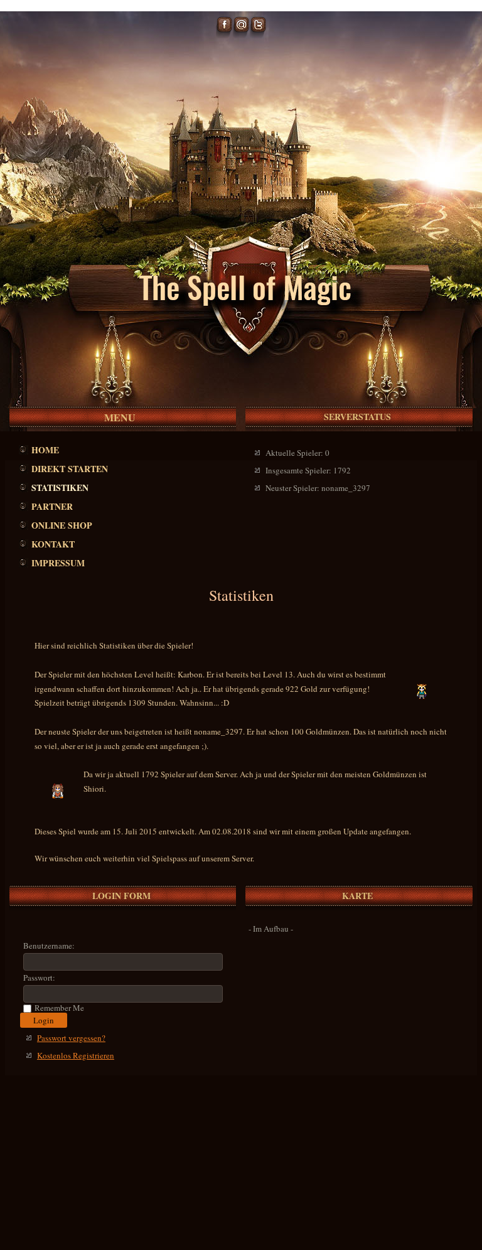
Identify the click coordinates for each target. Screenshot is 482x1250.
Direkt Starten (69, 468)
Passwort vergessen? (71, 1037)
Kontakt (53, 544)
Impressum (58, 562)
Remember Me (59, 1008)
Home (45, 449)
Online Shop (61, 525)
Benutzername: (49, 945)
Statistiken (59, 487)
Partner (52, 506)
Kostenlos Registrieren (75, 1055)
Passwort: (39, 977)
